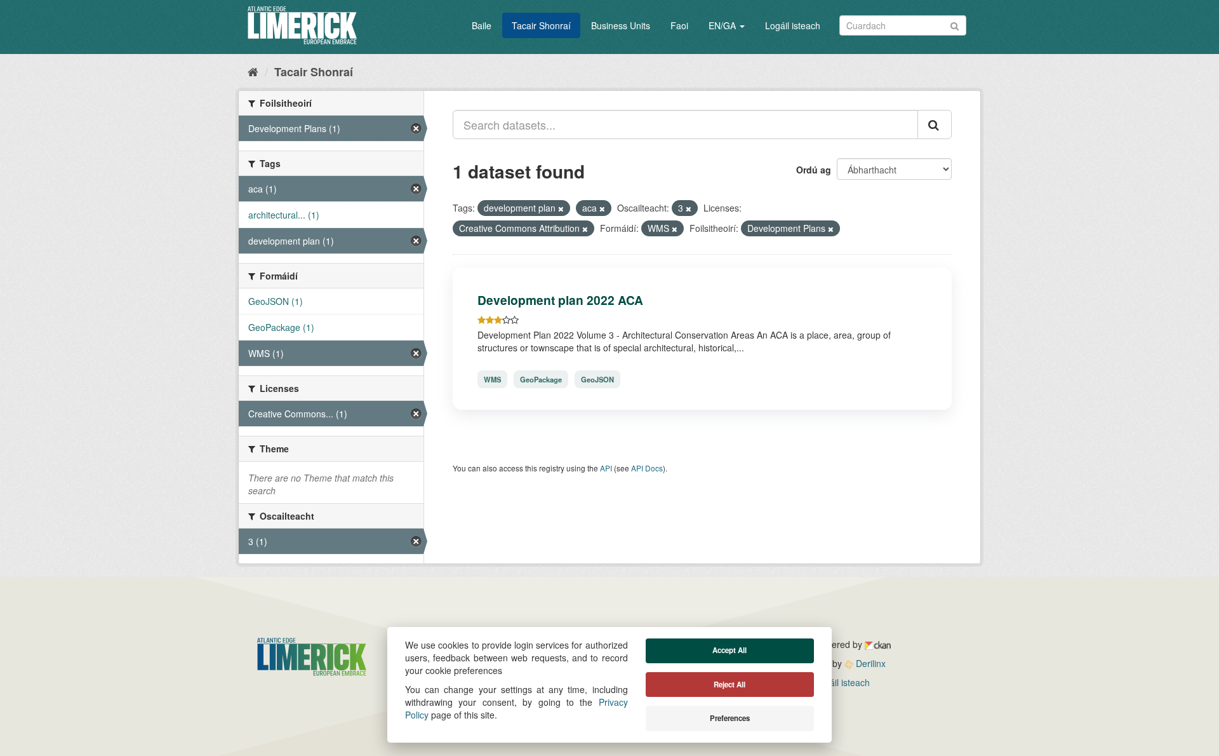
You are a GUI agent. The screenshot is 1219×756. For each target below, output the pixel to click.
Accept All (729, 650)
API (606, 467)
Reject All (729, 684)
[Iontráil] (954, 24)
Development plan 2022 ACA (560, 300)
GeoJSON (597, 379)
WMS (492, 379)
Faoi (679, 25)
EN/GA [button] (723, 25)
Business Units (620, 25)
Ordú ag (813, 169)
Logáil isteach (792, 25)
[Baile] (253, 71)
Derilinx (869, 663)
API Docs (647, 467)
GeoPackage (541, 379)
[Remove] (561, 208)
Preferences (730, 718)
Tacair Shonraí (541, 25)
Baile (481, 25)
